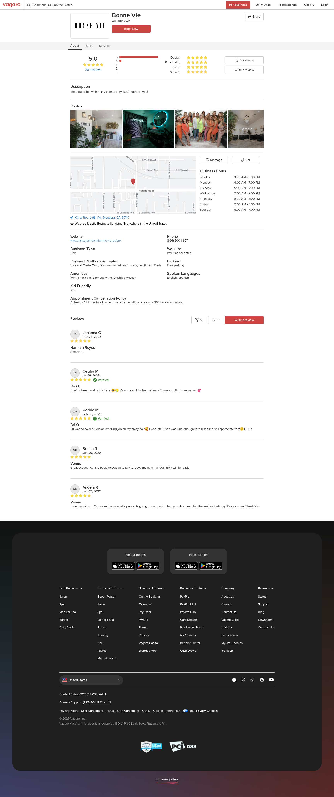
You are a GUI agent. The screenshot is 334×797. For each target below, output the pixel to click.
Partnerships (229, 635)
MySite (143, 619)
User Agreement (92, 711)
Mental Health (106, 658)
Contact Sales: (82, 694)
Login (325, 5)
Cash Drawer (188, 650)
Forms (143, 627)
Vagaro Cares (230, 619)
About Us (227, 596)
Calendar (145, 604)
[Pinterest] (262, 680)
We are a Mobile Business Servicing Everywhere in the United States (121, 224)
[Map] (133, 185)
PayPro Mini (188, 604)
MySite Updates (232, 643)
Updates (227, 627)
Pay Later (145, 612)
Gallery (309, 5)
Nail (100, 643)
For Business (238, 5)
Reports (144, 635)
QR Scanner (188, 635)
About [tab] (74, 45)
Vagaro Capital (148, 643)
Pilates (101, 650)
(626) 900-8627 (177, 241)
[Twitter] (244, 680)
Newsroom (265, 619)
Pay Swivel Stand (191, 627)
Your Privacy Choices (203, 711)
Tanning (102, 635)
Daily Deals (263, 5)
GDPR (146, 711)
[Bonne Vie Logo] (89, 26)
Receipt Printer (190, 643)
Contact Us (228, 612)
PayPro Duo (188, 612)
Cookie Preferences (166, 711)
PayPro (184, 596)
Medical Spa (67, 612)
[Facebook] (234, 680)
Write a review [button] (244, 320)
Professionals (287, 5)
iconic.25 (227, 650)
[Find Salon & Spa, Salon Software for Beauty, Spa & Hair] (11, 4)
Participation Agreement (122, 711)
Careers (226, 604)
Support (263, 604)
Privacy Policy (68, 711)
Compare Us (266, 627)
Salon (63, 596)
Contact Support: (85, 702)
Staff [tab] (89, 45)
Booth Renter (106, 596)
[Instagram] (253, 680)
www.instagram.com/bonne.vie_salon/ (95, 241)
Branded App (148, 650)
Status (262, 596)
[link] (115, 65)
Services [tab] (105, 45)
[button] (244, 60)
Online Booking (149, 596)
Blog (261, 612)
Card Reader (188, 619)
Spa (61, 604)
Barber (63, 619)
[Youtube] (271, 680)
